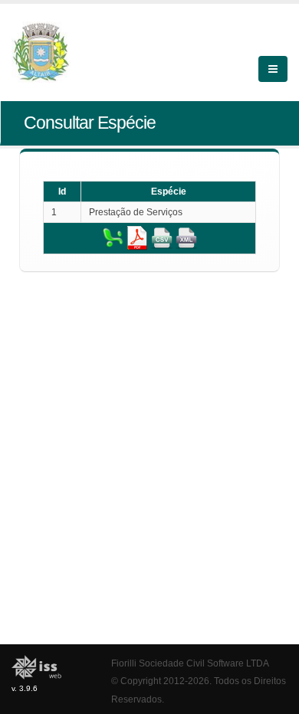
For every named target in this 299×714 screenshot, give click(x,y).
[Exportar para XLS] (112, 237)
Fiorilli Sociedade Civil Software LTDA (190, 663)
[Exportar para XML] (186, 237)
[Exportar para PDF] (137, 237)
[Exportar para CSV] (162, 237)
